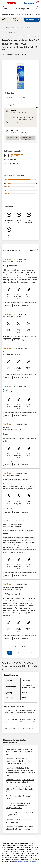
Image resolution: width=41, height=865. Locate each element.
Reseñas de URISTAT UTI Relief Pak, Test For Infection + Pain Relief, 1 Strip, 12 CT (18, 805)
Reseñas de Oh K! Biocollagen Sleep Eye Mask (18, 820)
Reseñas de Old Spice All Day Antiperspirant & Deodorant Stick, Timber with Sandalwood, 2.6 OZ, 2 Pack (20, 771)
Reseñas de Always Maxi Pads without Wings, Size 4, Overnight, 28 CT (19, 789)
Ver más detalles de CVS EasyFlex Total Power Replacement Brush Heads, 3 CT (20, 720)
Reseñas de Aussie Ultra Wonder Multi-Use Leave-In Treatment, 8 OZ (19, 751)
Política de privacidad (21, 861)
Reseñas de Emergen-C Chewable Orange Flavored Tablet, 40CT (20, 780)
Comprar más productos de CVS (17, 728)
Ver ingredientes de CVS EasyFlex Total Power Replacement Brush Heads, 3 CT (20, 711)
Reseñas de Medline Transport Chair (18, 797)
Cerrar (37, 837)
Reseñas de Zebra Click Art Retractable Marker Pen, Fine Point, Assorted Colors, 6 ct (18, 760)
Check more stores (14, 123)
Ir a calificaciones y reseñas (13, 54)
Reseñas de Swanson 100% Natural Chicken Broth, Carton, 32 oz (20, 827)
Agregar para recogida (28, 138)
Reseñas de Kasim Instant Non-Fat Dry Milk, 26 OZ (20, 813)
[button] (5, 652)
